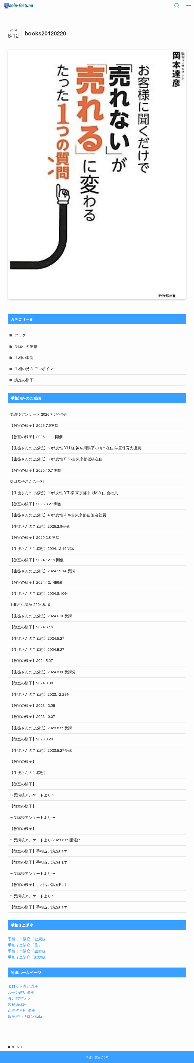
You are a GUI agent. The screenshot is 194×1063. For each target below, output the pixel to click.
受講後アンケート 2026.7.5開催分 (38, 414)
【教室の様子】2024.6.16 (31, 627)
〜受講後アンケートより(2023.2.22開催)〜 (46, 840)
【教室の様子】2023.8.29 (31, 739)
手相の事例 (23, 357)
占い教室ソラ (19, 998)
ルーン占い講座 (21, 992)
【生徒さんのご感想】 (29, 772)
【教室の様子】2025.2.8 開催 (34, 537)
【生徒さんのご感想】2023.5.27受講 (41, 750)
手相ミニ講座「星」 (25, 945)
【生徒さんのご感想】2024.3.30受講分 (43, 671)
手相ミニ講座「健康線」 (28, 939)
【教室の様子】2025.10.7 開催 (36, 470)
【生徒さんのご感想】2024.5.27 (37, 638)
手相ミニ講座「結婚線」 (28, 957)
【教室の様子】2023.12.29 (32, 705)
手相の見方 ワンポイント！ (37, 368)
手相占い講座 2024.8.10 (30, 604)
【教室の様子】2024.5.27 (31, 660)
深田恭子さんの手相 (27, 481)
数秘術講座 (17, 1004)
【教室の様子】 (23, 761)
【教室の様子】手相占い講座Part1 (39, 851)
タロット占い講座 (23, 986)
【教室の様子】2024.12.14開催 (36, 582)
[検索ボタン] (177, 5)
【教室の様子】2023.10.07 (32, 716)
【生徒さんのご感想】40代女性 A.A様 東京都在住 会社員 (58, 515)
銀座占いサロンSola (25, 1016)
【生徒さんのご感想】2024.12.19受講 (42, 548)
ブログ (20, 335)
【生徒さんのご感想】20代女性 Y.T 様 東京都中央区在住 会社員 (64, 492)
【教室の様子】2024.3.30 (31, 683)
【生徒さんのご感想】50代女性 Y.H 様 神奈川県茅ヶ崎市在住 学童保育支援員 (75, 447)
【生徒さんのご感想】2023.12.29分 (40, 694)
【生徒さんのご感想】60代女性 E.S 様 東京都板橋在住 (56, 459)
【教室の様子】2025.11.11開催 (36, 436)
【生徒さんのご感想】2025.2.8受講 (40, 526)
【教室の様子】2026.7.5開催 (34, 425)
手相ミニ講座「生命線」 (28, 951)
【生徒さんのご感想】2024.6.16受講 (41, 615)
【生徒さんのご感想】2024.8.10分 (39, 593)
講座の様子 (23, 380)
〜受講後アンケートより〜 (32, 795)
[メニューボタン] (188, 5)
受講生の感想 (25, 346)
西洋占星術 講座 (21, 1010)
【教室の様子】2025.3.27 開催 (36, 503)
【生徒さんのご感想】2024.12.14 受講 (42, 571)
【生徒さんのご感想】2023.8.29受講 (41, 727)
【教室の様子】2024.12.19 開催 (37, 559)
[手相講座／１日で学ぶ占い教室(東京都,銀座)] (18, 5)
